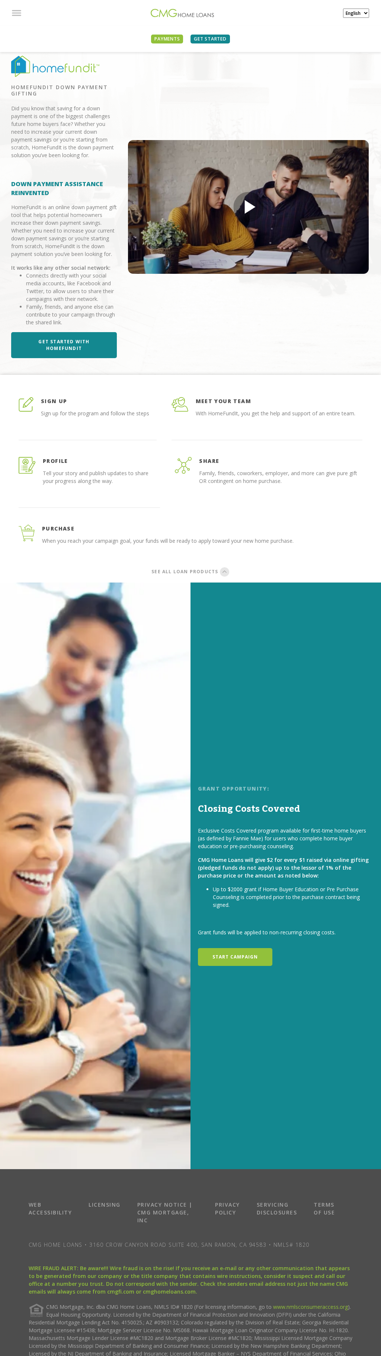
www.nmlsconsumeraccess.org (310, 1306)
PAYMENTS (167, 39)
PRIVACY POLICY (227, 1208)
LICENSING (105, 1204)
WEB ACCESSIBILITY (50, 1208)
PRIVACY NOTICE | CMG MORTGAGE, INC (165, 1212)
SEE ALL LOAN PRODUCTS (185, 571)
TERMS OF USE (324, 1208)
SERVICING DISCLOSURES (277, 1208)
